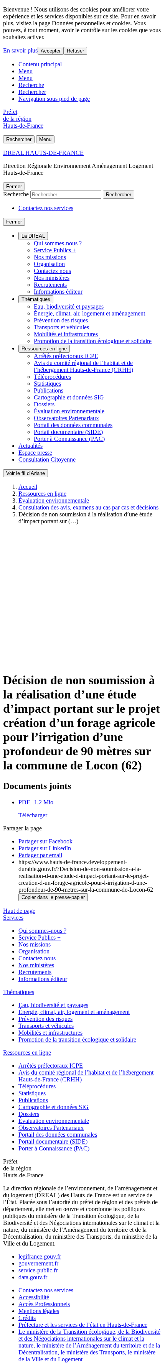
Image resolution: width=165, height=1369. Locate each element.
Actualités (30, 445)
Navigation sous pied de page (54, 98)
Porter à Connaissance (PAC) (69, 439)
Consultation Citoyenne (47, 459)
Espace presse (35, 452)
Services (13, 917)
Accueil (27, 486)
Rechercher (32, 92)
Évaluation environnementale (69, 411)
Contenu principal (40, 64)
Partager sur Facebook (45, 841)
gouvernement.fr (38, 1263)
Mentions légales (38, 1311)
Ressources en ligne (44, 349)
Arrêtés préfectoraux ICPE (66, 356)
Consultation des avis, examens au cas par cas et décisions (88, 507)
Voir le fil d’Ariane (25, 473)
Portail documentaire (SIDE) (68, 432)
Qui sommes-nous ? (58, 243)
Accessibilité (33, 1297)
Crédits (27, 1318)
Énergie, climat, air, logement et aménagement (89, 313)
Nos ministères (51, 277)
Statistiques (47, 383)
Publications (48, 390)
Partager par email (40, 855)
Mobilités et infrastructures (66, 334)
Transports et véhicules (61, 327)
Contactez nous (52, 271)
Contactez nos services (45, 208)
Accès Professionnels (44, 1304)
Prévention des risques (61, 320)
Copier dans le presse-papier (53, 897)
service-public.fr (38, 1270)
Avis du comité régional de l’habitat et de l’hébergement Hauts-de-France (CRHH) (83, 366)
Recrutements (50, 284)
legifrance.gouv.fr (39, 1256)
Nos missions (50, 257)
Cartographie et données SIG (69, 397)
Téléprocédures (52, 376)
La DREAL (33, 236)
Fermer (14, 186)
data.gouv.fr (32, 1277)
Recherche (31, 85)
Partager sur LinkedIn (44, 848)
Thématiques (35, 299)
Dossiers (44, 404)
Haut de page (19, 910)
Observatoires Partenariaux (66, 418)
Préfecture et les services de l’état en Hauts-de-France (82, 1324)
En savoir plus (20, 50)
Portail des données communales (73, 425)
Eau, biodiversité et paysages (69, 306)
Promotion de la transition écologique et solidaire (93, 341)
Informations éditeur (58, 291)
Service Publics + (55, 250)
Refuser (75, 51)
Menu (25, 71)
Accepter (51, 51)
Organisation (49, 264)
